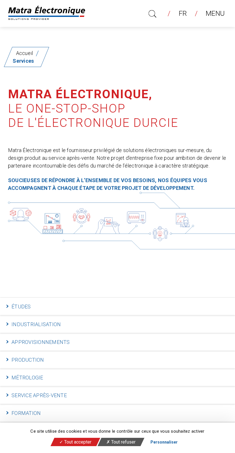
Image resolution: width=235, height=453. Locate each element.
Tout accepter (77, 442)
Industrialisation (36, 324)
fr (183, 13)
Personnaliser (164, 442)
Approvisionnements (40, 342)
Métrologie (27, 378)
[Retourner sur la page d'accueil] (46, 13)
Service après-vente (39, 395)
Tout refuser (123, 442)
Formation (26, 413)
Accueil (24, 53)
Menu (215, 13)
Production (27, 360)
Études (21, 307)
